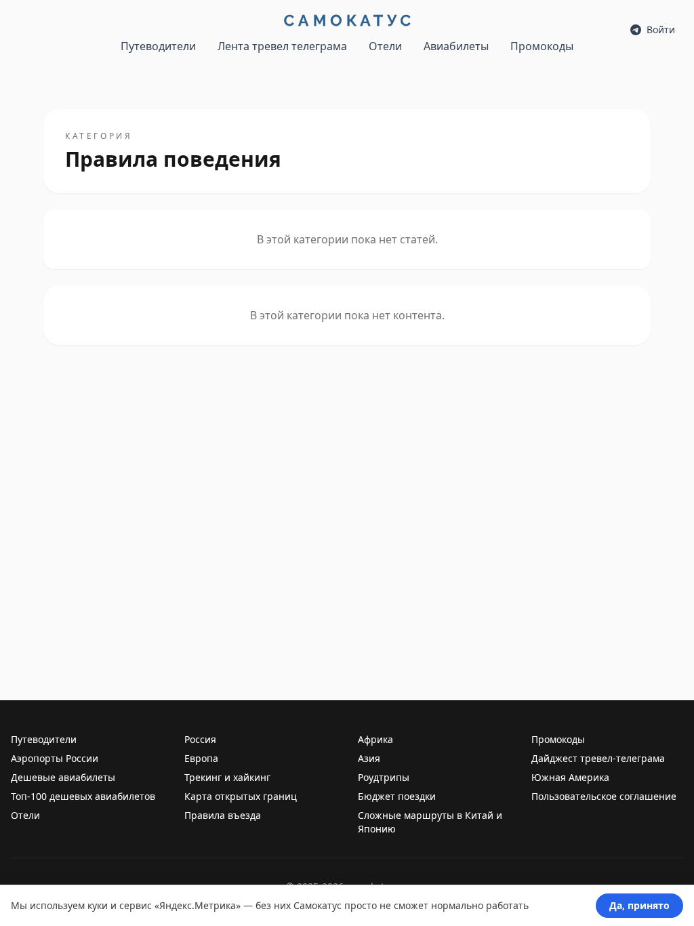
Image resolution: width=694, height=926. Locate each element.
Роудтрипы (383, 777)
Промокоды (541, 46)
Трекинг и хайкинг (227, 777)
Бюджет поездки (397, 796)
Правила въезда (222, 815)
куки (97, 905)
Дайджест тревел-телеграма (598, 758)
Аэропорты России (54, 758)
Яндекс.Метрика (197, 905)
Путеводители (158, 46)
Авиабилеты (456, 46)
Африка (375, 739)
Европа (201, 758)
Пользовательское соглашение (603, 796)
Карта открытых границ (240, 796)
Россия (200, 739)
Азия (369, 758)
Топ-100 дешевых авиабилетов (83, 796)
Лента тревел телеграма (282, 46)
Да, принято (639, 905)
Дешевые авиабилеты (63, 777)
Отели (385, 46)
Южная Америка (570, 777)
